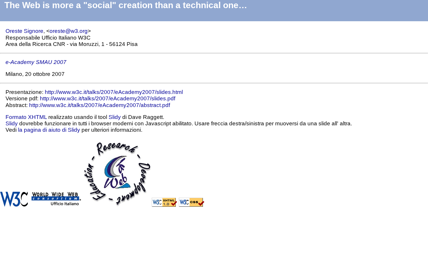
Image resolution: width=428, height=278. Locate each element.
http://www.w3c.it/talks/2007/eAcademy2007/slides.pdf (107, 98)
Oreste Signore (24, 31)
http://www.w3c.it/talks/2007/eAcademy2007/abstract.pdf (99, 105)
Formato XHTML (26, 117)
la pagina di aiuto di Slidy (49, 130)
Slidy (115, 117)
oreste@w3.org (68, 31)
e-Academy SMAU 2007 (36, 62)
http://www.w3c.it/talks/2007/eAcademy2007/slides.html (114, 92)
